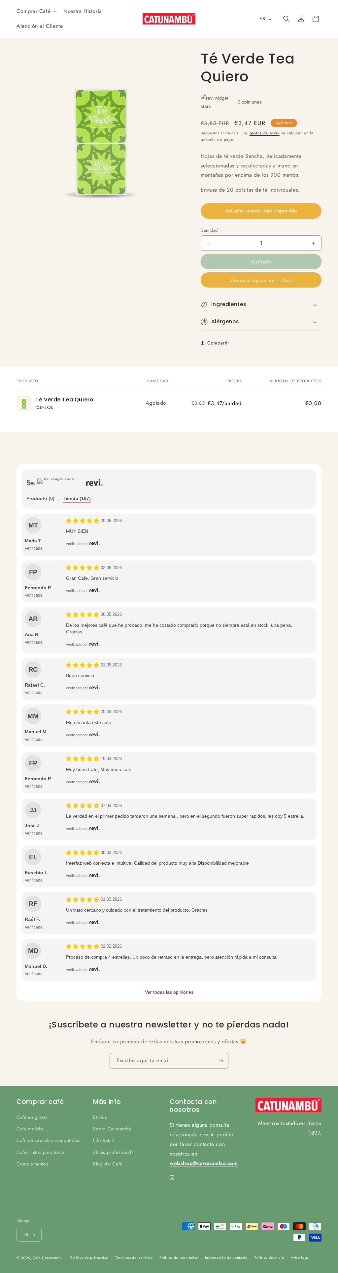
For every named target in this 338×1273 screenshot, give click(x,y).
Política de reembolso (178, 1257)
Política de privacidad (89, 1257)
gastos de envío (265, 133)
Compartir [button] (218, 343)
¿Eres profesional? (113, 1152)
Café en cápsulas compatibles (49, 1140)
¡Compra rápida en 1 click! (261, 280)
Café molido (30, 1128)
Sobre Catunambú (112, 1128)
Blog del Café (107, 1163)
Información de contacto (226, 1257)
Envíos (100, 1117)
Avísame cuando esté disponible (261, 210)
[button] (36, 11)
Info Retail (104, 1140)
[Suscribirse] (221, 1060)
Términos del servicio (134, 1257)
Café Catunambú (47, 1257)
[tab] (40, 499)
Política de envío (269, 1257)
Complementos (32, 1163)
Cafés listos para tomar (41, 1152)
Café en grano (32, 1117)
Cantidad (209, 230)
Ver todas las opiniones (169, 992)
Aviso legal (300, 1257)
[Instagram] (172, 1178)
